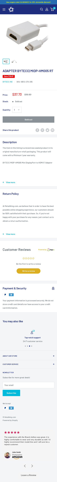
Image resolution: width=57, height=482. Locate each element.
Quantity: (7, 110)
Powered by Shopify (10, 420)
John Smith (16, 452)
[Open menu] (4, 9)
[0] (52, 9)
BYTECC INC (8, 82)
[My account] (46, 9)
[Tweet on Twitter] (47, 130)
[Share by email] (52, 130)
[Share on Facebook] (37, 130)
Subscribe (11, 393)
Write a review (28, 271)
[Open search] (41, 9)
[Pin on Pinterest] (42, 130)
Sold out (28, 119)
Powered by (42, 249)
